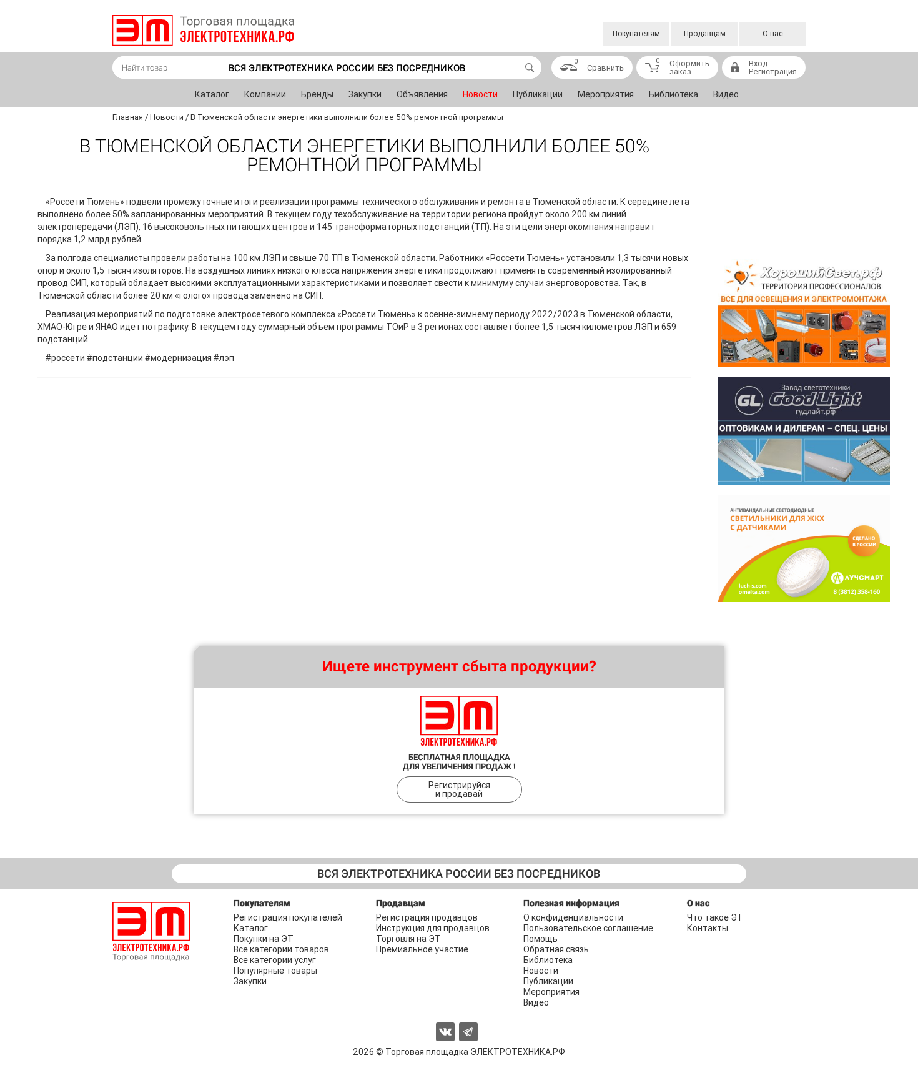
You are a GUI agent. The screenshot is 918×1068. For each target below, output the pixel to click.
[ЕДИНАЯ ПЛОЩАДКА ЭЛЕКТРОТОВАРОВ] (203, 30)
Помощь (540, 939)
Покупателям (636, 33)
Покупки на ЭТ (264, 939)
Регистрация (773, 71)
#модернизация (178, 358)
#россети (65, 358)
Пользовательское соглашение (588, 928)
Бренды (317, 94)
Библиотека (673, 94)
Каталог (212, 94)
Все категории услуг (275, 960)
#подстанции (115, 358)
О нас (773, 33)
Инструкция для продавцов (433, 928)
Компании (265, 94)
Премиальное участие (422, 949)
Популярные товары (275, 971)
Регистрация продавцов (427, 917)
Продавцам (705, 33)
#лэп (224, 358)
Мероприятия (606, 94)
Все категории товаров (281, 949)
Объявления (422, 94)
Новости (480, 94)
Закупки (365, 94)
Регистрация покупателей (288, 917)
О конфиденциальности (573, 917)
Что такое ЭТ (715, 917)
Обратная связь (556, 949)
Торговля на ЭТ (408, 939)
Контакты (707, 928)
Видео (726, 94)
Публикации (538, 94)
